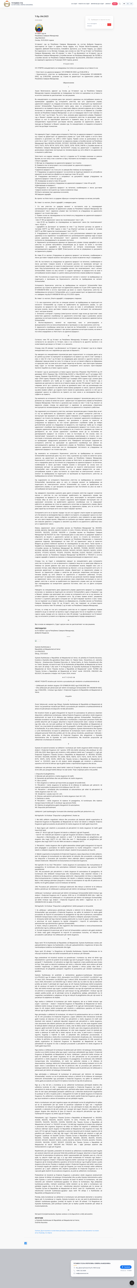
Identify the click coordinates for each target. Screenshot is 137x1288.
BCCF (114, 3)
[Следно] (105, 24)
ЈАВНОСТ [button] (108, 3)
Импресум (123, 1270)
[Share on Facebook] (25, 1243)
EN (131, 3)
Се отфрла (48, 1233)
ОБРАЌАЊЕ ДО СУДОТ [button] (97, 3)
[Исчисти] (109, 24)
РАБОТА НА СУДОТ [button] (84, 3)
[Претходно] (102, 24)
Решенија (41, 1233)
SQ (128, 3)
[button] (132, 1283)
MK (124, 3)
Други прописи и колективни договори (53, 1230)
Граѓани (37, 1230)
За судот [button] (74, 3)
